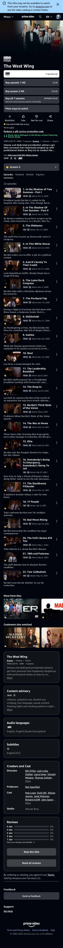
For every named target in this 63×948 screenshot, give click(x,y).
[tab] (8, 174)
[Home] (28, 16)
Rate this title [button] (31, 851)
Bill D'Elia (30, 770)
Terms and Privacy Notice (18, 930)
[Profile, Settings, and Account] (58, 16)
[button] (21, 842)
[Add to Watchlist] (9, 116)
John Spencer (48, 799)
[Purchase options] (56, 190)
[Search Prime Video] (40, 16)
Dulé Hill (21, 155)
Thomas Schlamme (45, 777)
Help (53, 930)
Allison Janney (32, 155)
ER (22, 609)
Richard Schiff (32, 799)
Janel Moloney (41, 796)
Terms (51, 874)
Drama (36, 141)
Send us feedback (40, 930)
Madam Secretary (22, 637)
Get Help (8, 911)
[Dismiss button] (58, 4)
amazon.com (42, 6)
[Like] (23, 116)
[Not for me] (36, 116)
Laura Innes (40, 774)
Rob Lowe (12, 155)
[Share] (50, 116)
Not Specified (32, 786)
